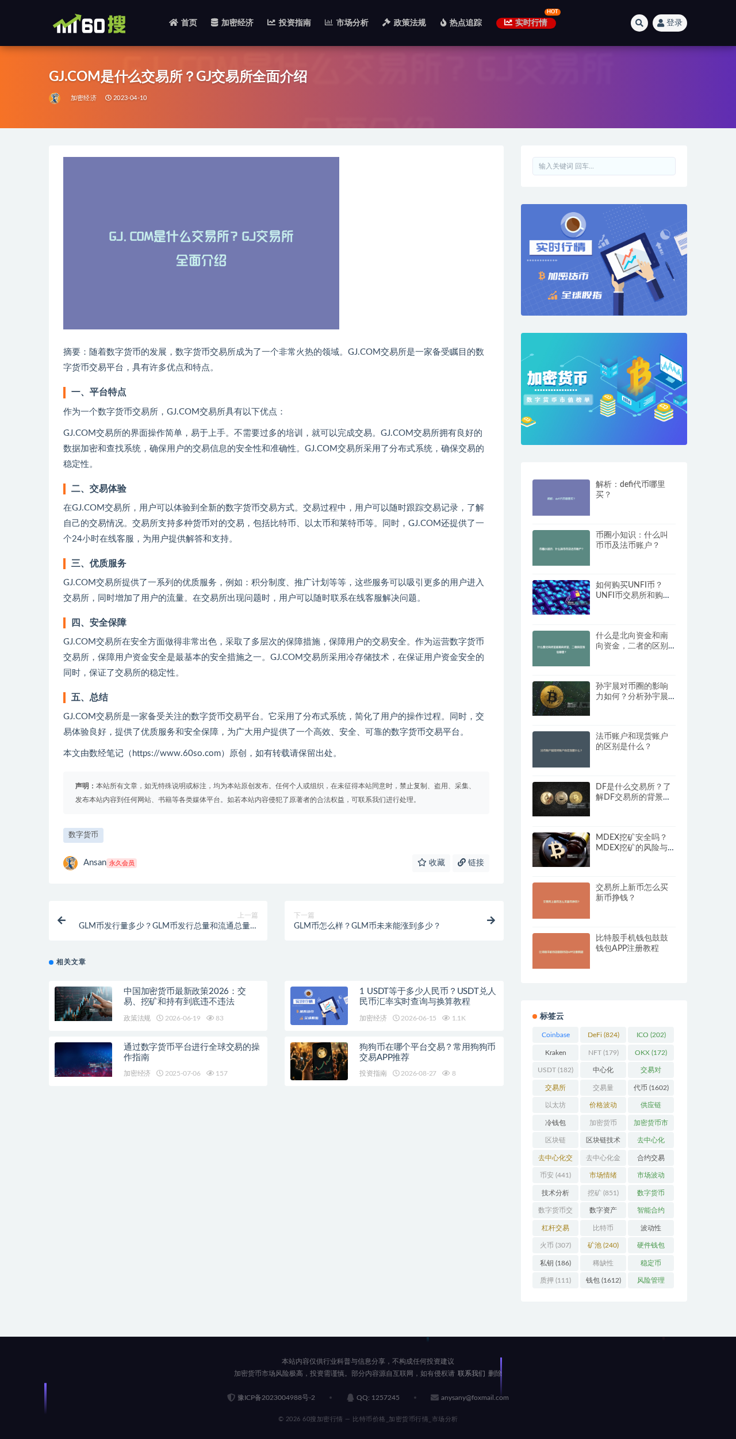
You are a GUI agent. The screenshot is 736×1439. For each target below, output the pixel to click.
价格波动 (603, 1107)
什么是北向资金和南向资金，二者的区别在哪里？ (632, 646)
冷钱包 (555, 1125)
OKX (651, 1052)
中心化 (603, 1072)
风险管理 (651, 1282)
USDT (555, 1069)
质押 (555, 1280)
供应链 (651, 1107)
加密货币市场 (651, 1125)
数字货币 (83, 835)
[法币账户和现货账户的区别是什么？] (561, 749)
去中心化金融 (603, 1160)
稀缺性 (603, 1265)
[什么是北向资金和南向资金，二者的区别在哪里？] (561, 649)
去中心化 (651, 1142)
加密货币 (603, 1125)
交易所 (555, 1090)
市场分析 (352, 23)
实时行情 (531, 23)
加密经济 (237, 23)
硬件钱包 (651, 1247)
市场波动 (651, 1177)
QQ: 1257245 (378, 1397)
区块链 (555, 1142)
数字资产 (603, 1212)
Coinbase (556, 1037)
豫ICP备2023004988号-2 (276, 1397)
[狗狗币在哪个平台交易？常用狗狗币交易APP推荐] (319, 1061)
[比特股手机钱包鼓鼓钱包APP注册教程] (561, 951)
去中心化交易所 (555, 1160)
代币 (651, 1087)
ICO (651, 1034)
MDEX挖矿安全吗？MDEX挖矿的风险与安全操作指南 (636, 848)
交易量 (603, 1090)
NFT (603, 1052)
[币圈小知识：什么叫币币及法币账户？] (561, 548)
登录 (674, 23)
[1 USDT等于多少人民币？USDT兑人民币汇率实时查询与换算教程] (319, 1006)
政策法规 (410, 23)
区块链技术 (603, 1142)
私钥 (555, 1263)
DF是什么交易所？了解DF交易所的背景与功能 (633, 797)
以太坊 (555, 1107)
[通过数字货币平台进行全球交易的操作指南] (83, 1059)
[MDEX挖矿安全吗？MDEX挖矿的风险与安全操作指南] (561, 849)
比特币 (603, 1230)
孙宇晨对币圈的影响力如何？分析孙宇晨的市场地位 (632, 696)
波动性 (651, 1230)
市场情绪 (603, 1177)
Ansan (109, 862)
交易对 (651, 1072)
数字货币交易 (555, 1212)
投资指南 (295, 23)
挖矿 (603, 1192)
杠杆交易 (555, 1230)
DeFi (603, 1034)
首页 (189, 23)
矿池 (603, 1245)
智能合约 (651, 1212)
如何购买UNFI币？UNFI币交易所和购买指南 (633, 595)
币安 (555, 1175)
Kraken (555, 1055)
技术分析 (555, 1195)
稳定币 (651, 1265)
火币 (555, 1245)
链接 (475, 863)
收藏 (436, 863)
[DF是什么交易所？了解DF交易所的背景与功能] (561, 799)
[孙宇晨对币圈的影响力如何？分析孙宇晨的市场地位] (561, 698)
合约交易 (651, 1160)
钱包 (603, 1280)
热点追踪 (466, 23)
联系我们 (471, 1373)
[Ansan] (55, 98)
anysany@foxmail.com (475, 1397)
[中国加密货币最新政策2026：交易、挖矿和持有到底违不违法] (83, 1004)
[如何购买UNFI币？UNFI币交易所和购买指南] (561, 597)
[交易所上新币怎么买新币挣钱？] (561, 900)
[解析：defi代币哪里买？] (561, 497)
